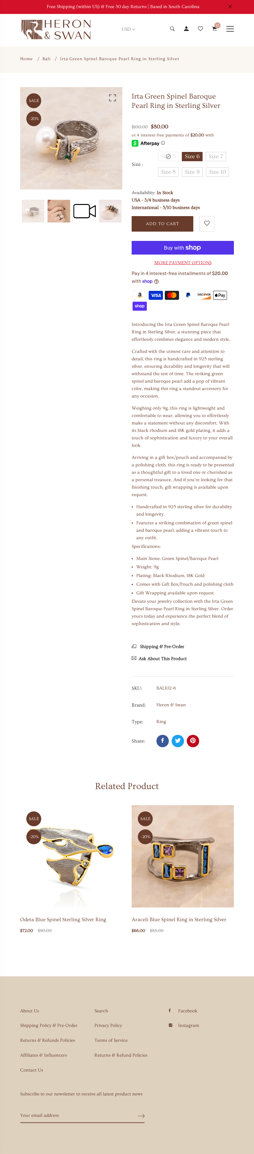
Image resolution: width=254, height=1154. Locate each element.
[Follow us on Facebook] (162, 741)
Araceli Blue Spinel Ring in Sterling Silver (179, 919)
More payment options (183, 262)
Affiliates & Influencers (43, 1055)
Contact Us (31, 1070)
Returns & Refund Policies (120, 1055)
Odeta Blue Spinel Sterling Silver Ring (63, 919)
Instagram (188, 1025)
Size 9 (192, 172)
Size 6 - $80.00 (108, 1094)
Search (101, 1011)
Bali (46, 58)
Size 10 (217, 172)
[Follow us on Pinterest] (193, 741)
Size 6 (192, 156)
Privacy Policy (108, 1025)
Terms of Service (111, 1040)
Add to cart (162, 223)
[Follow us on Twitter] (178, 741)
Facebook (187, 1011)
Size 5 (168, 156)
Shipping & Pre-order (161, 646)
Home (26, 58)
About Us (29, 1011)
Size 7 (216, 156)
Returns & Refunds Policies (47, 1040)
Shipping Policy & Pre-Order (48, 1025)
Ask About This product (163, 658)
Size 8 (168, 172)
